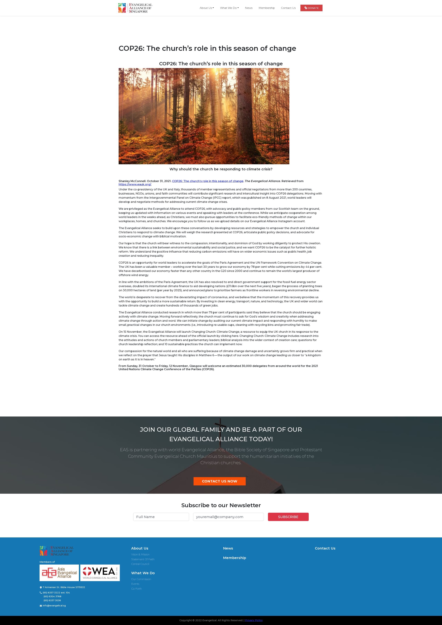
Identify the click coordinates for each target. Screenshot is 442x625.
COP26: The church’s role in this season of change (207, 181)
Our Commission (141, 579)
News (228, 548)
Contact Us (325, 548)
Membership (234, 558)
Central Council (140, 564)
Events (135, 583)
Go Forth (136, 588)
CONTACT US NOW (219, 481)
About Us (139, 548)
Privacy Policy (254, 620)
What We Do (143, 573)
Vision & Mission (140, 554)
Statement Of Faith (143, 559)
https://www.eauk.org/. (135, 184)
